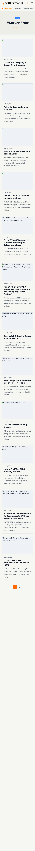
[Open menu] (32, 3)
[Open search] (22, 3)
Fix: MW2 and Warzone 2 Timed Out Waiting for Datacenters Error (16, 242)
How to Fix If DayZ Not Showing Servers (14, 470)
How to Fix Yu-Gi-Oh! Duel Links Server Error (16, 197)
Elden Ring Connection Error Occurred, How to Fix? (17, 381)
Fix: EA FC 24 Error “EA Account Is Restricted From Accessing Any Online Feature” (17, 290)
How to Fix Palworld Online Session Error (17, 152)
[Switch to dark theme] (28, 3)
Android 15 (18, 8)
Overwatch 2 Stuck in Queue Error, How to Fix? (17, 337)
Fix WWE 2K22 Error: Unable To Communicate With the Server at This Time (17, 516)
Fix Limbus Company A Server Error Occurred (15, 64)
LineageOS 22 (28, 8)
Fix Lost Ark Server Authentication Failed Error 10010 (17, 562)
